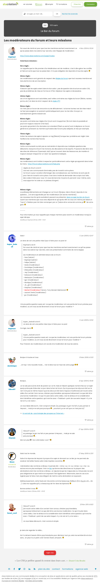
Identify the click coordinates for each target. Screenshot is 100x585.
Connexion (91, 4)
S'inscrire (77, 4)
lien (50, 468)
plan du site (44, 569)
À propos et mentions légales (13, 581)
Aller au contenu (22, 3)
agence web (81, 569)
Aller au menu (8, 3)
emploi (50, 4)
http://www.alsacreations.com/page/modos (37, 56)
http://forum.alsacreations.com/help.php (44, 164)
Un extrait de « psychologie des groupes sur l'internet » (43, 413)
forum (39, 4)
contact (56, 569)
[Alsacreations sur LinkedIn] (29, 569)
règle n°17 (56, 101)
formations (62, 4)
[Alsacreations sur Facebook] (14, 569)
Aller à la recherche (38, 3)
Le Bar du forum (50, 31)
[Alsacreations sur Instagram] (24, 569)
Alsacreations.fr (87, 578)
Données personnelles (33, 581)
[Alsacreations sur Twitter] (19, 569)
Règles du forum (62, 78)
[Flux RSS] (34, 569)
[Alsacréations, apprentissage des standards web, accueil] (10, 5)
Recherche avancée (70, 14)
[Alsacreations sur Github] (9, 569)
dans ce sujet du (78, 197)
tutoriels (28, 4)
